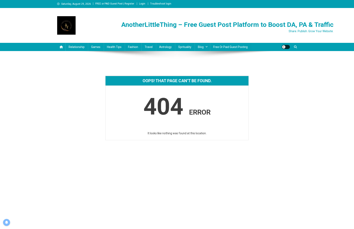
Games (95, 47)
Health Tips (114, 47)
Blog (201, 47)
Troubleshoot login (160, 3)
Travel (149, 47)
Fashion (133, 47)
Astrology (165, 47)
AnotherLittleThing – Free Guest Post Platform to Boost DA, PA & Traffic (227, 24)
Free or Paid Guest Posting (230, 47)
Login (142, 3)
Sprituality (184, 47)
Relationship (77, 47)
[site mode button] (286, 47)
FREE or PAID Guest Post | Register (114, 3)
